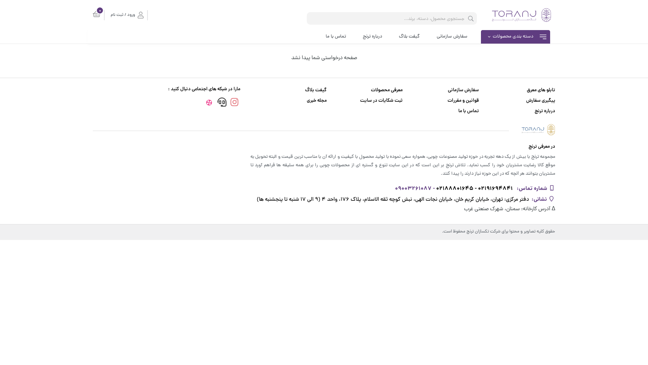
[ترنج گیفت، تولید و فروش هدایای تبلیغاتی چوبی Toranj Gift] (324, 130)
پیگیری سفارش (540, 100)
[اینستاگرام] (234, 103)
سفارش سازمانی (452, 36)
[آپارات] (209, 104)
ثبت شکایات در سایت (381, 100)
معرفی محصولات (387, 90)
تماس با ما (336, 36)
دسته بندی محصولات (513, 36)
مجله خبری (317, 100)
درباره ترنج (372, 36)
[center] (471, 18)
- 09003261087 (415, 189)
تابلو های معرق (541, 90)
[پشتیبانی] (221, 103)
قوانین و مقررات (463, 100)
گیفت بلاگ (409, 36)
